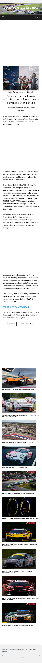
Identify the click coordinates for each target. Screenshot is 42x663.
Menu (37, 17)
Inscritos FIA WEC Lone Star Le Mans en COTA (17, 442)
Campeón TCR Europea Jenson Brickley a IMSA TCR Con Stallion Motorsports (20, 416)
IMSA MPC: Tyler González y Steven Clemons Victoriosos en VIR (17, 572)
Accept (21, 658)
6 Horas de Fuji (10, 324)
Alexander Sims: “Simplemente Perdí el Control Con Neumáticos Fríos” (19, 545)
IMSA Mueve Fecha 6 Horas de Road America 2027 (18, 493)
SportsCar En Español (21, 7)
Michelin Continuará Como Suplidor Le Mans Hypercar (20, 519)
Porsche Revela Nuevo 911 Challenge (14, 468)
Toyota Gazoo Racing (26, 324)
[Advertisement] (21, 42)
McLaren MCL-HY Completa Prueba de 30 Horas (18, 390)
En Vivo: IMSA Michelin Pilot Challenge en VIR (17, 625)
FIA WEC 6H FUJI (22, 307)
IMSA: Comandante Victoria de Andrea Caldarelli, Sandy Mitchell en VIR (21, 599)
